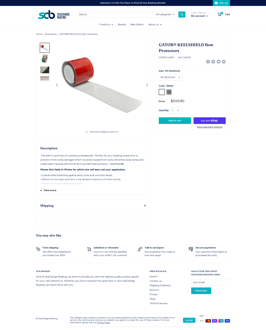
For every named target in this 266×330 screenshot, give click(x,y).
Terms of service (158, 303)
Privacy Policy (103, 322)
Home (39, 34)
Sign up (223, 3)
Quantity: (164, 110)
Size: (169, 71)
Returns (154, 290)
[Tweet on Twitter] (218, 61)
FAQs (152, 299)
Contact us (156, 281)
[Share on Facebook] (208, 61)
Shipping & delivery (160, 285)
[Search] (181, 14)
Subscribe (201, 290)
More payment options (209, 127)
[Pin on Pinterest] (213, 61)
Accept (189, 320)
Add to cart (174, 120)
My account (198, 16)
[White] (161, 92)
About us (153, 24)
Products (105, 24)
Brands (122, 24)
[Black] (169, 92)
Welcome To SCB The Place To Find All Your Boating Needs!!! (133, 3)
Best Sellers (137, 24)
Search (153, 276)
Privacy (154, 294)
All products (50, 34)
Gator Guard (166, 57)
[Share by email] (224, 61)
